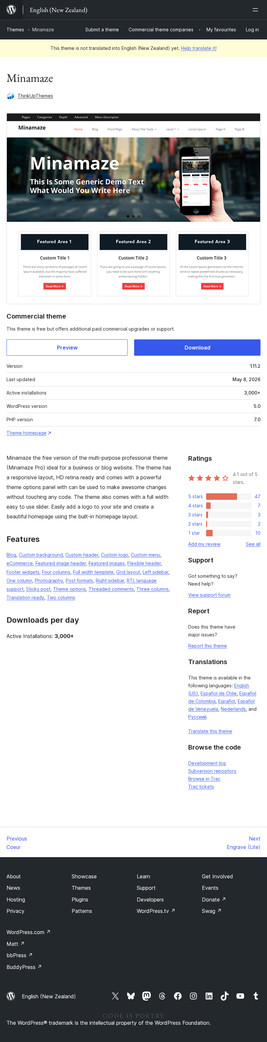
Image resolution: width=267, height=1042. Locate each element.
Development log (207, 763)
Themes (15, 29)
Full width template (93, 572)
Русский (197, 717)
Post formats (79, 580)
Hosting (16, 899)
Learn (143, 876)
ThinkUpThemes (35, 95)
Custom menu (145, 555)
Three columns (152, 589)
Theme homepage (27, 433)
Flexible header (144, 563)
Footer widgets (23, 572)
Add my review (204, 544)
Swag (212, 911)
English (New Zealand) (49, 996)
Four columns (56, 572)
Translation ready (25, 597)
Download (197, 347)
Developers (150, 899)
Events (210, 888)
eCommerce (20, 563)
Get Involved (217, 876)
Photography (49, 580)
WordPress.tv (156, 911)
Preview (67, 347)
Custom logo (114, 555)
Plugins (80, 899)
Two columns (61, 597)
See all (253, 544)
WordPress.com (29, 932)
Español (226, 701)
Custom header (81, 555)
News (13, 888)
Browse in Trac (204, 779)
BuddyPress (24, 967)
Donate (214, 899)
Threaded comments (111, 589)
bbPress (20, 955)
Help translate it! (199, 48)
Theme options (69, 589)
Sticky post (38, 589)
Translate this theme (210, 731)
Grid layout (128, 572)
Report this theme (207, 645)
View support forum (209, 595)
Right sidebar (110, 580)
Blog (11, 555)
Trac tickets (201, 786)
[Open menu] (256, 10)
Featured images (107, 563)
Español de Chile (219, 693)
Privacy (15, 911)
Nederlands (233, 709)
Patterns (82, 911)
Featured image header (60, 563)
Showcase (84, 876)
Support (146, 888)
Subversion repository (212, 771)
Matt (16, 944)
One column (19, 580)
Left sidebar (155, 572)
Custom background (41, 555)
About (14, 876)
